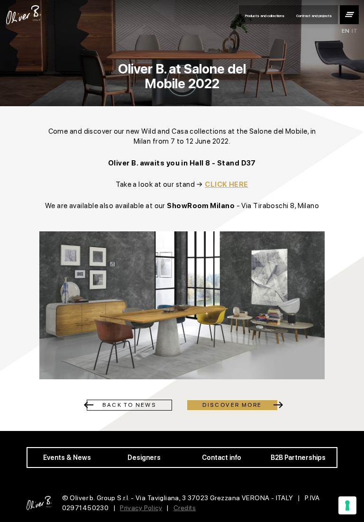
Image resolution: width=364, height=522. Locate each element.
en (345, 31)
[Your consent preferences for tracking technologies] (347, 505)
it (354, 31)
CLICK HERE (226, 184)
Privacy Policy (141, 508)
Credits (184, 508)
